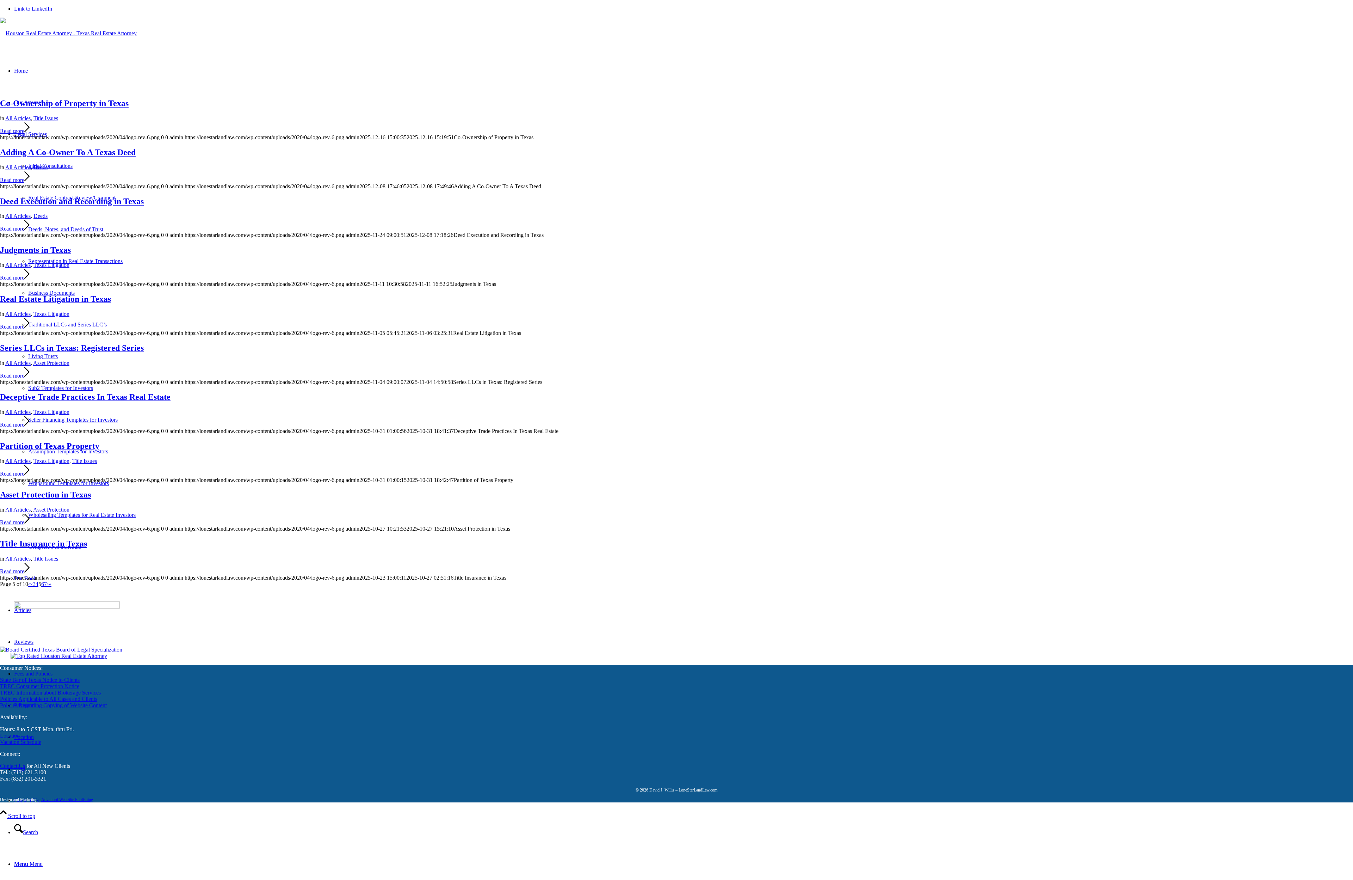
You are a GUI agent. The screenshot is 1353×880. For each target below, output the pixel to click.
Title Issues (45, 118)
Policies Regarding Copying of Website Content (53, 705)
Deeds (40, 167)
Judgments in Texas (35, 250)
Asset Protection (51, 363)
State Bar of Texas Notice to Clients (40, 680)
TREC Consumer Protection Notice (39, 686)
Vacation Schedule (20, 742)
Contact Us (12, 766)
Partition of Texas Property (49, 446)
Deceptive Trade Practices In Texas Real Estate (85, 397)
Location (10, 736)
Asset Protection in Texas (45, 494)
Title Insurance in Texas (43, 543)
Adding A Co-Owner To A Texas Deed (68, 152)
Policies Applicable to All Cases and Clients (48, 699)
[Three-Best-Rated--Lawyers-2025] (59, 656)
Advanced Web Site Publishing (67, 799)
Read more (12, 131)
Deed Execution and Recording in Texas (72, 201)
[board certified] (61, 650)
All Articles (18, 118)
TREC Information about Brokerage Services (50, 693)
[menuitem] (683, 832)
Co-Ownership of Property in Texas (64, 103)
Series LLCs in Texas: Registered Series (72, 348)
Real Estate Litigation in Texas (55, 299)
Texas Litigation (51, 265)
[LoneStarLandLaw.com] (68, 33)
